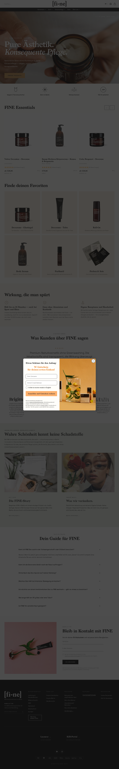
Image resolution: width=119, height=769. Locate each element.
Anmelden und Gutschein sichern (41, 394)
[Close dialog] (93, 361)
